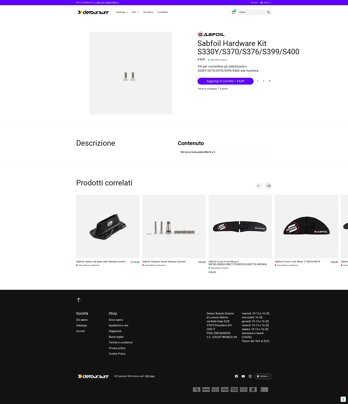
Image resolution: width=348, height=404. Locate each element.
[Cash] (196, 390)
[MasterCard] (215, 390)
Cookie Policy (117, 354)
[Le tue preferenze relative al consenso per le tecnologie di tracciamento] (343, 399)
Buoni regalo (116, 337)
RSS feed (150, 376)
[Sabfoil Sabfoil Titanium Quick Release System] (174, 226)
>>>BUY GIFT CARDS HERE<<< (107, 2)
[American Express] (234, 390)
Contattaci (162, 12)
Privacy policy (117, 348)
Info (134, 12)
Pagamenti (115, 331)
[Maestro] (243, 390)
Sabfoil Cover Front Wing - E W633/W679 (297, 262)
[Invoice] (253, 390)
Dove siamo (116, 320)
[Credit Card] (264, 390)
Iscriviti (80, 331)
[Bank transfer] (206, 390)
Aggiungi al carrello (225, 81)
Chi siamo (148, 12)
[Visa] (225, 390)
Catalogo (120, 12)
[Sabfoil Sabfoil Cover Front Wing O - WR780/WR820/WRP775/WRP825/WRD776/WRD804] (240, 226)
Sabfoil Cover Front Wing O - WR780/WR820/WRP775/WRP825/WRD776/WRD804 (238, 263)
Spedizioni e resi (118, 325)
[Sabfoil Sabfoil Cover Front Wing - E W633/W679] (306, 226)
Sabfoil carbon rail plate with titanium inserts (101, 262)
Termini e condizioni (121, 342)
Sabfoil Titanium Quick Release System (164, 262)
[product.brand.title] (235, 34)
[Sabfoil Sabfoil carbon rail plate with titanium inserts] (107, 226)
